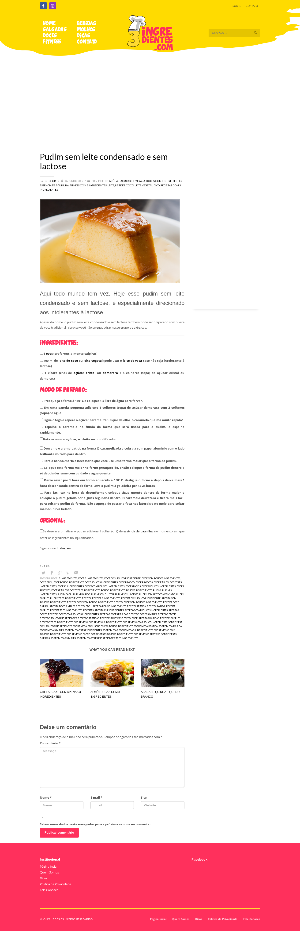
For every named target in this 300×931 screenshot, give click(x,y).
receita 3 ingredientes (106, 598)
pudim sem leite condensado (157, 594)
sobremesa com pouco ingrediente (145, 622)
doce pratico (127, 582)
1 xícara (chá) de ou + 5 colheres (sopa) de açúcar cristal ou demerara (112, 375)
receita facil (84, 606)
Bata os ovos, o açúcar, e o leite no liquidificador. (80, 439)
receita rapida (156, 606)
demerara (110, 373)
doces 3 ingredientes (70, 586)
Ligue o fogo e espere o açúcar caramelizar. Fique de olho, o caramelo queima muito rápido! (113, 420)
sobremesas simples (63, 638)
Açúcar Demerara (132, 180)
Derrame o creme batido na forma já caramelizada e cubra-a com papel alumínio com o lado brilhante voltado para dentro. (112, 451)
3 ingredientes (68, 578)
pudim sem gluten (102, 594)
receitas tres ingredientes (56, 622)
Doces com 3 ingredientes (164, 180)
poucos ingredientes (139, 590)
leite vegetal (92, 360)
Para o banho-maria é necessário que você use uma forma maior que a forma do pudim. (110, 461)
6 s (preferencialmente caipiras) (70, 353)
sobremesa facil (83, 626)
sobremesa (81, 622)
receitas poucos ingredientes (58, 618)
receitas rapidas (149, 618)
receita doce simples (62, 606)
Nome (46, 797)
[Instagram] (52, 5)
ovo (48, 353)
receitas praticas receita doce (119, 618)
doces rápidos (60, 590)
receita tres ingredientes (66, 610)
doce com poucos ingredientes (161, 578)
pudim (157, 590)
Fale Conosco (49, 890)
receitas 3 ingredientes (109, 610)
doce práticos (144, 582)
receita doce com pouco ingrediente (90, 602)
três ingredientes (127, 638)
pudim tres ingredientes (65, 598)
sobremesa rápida (170, 626)
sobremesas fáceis (78, 634)
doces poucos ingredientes (159, 586)
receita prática (136, 606)
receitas (88, 610)
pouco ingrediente (113, 590)
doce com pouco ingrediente (122, 578)
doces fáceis (133, 586)
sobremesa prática (146, 626)
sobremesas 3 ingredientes (136, 630)
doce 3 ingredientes (90, 578)
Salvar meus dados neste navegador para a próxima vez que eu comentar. (96, 824)
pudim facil (64, 594)
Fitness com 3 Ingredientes (88, 185)
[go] (255, 32)
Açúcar (114, 180)
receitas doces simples (143, 614)
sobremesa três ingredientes (83, 630)
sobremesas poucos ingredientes (112, 634)
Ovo (157, 185)
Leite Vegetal (144, 185)
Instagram (64, 548)
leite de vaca (132, 360)
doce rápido (161, 582)
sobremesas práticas (147, 634)
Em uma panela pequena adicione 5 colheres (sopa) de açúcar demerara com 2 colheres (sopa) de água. (112, 410)
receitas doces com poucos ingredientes (73, 614)
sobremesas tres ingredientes (96, 638)
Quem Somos (49, 872)
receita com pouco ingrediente (141, 598)
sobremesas (110, 630)
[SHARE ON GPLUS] (59, 572)
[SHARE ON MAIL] (76, 572)
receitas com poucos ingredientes (146, 610)
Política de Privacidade (55, 884)
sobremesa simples (52, 630)
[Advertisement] (150, 97)
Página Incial (48, 866)
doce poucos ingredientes (101, 582)
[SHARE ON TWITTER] (43, 572)
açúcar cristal (84, 373)
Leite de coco (124, 185)
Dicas (43, 878)
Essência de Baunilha (54, 185)
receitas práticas (88, 618)
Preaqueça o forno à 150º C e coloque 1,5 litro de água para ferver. (93, 401)
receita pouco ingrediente (109, 606)
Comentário (50, 743)
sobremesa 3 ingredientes (105, 622)
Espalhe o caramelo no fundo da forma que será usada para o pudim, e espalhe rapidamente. (112, 429)
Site (144, 797)
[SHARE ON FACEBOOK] (51, 572)
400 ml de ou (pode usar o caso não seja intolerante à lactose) (112, 363)
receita (86, 598)
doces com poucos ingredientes (104, 586)
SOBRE (236, 5)
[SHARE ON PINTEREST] (67, 572)
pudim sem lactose (126, 594)
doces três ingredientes (85, 590)
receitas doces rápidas (114, 614)
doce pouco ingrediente (68, 582)
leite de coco (68, 360)
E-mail (96, 797)
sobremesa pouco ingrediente (113, 626)
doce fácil (46, 582)
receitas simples (170, 618)
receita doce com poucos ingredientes (138, 602)
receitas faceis (167, 614)
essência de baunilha (138, 531)
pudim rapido (81, 594)
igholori (50, 180)
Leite (111, 185)
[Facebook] (43, 5)
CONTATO (252, 5)
